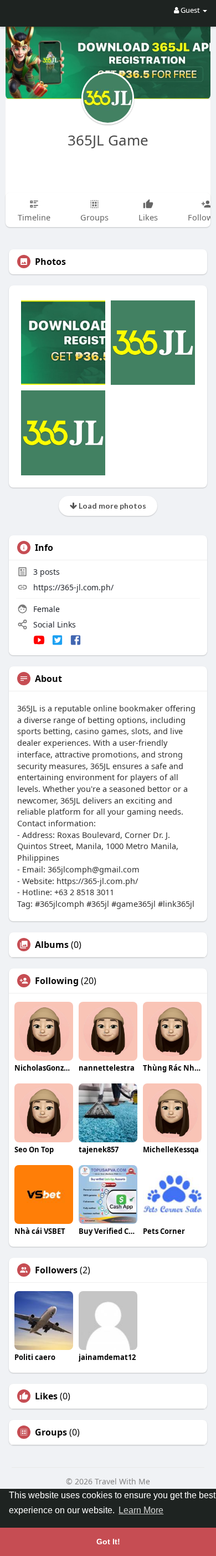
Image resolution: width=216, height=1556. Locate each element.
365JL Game (108, 140)
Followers (56, 1270)
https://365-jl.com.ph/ (73, 587)
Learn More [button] (141, 1510)
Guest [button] (190, 10)
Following (57, 980)
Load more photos (111, 505)
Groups (51, 1432)
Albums (52, 944)
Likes (46, 1396)
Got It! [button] (108, 1541)
